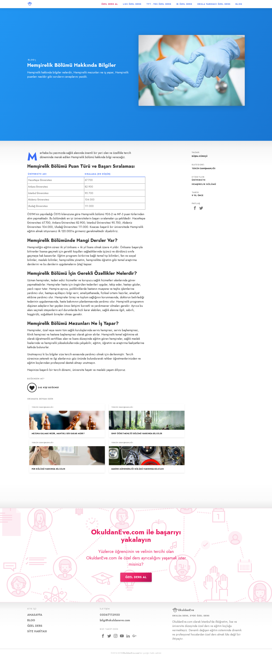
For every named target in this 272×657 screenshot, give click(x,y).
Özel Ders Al (136, 577)
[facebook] (103, 635)
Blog (31, 59)
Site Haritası (37, 631)
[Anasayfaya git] (29, 4)
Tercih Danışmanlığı (42, 407)
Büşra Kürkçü (199, 156)
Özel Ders (34, 626)
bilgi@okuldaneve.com (115, 620)
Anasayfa (34, 615)
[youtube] (122, 635)
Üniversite (199, 179)
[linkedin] (128, 635)
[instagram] (115, 635)
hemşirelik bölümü (204, 184)
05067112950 (110, 615)
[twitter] (109, 635)
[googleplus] (134, 635)
